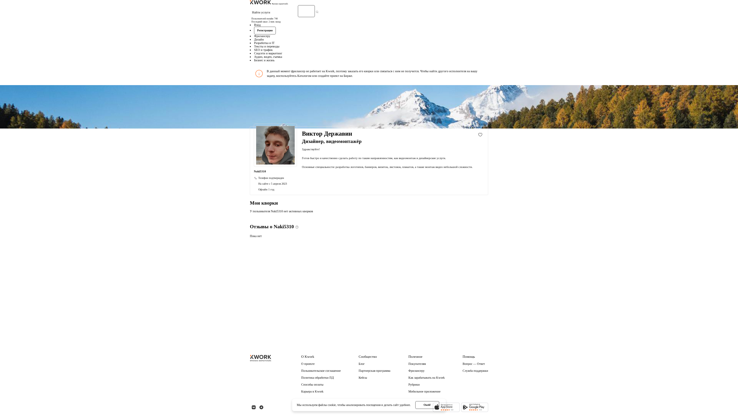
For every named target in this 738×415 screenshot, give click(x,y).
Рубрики (414, 384)
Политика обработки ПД (317, 377)
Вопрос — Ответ (474, 363)
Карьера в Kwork (312, 391)
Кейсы (363, 377)
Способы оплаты (312, 384)
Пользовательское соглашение (321, 370)
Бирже (348, 75)
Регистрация (265, 30)
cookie (332, 405)
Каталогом (304, 75)
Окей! (427, 404)
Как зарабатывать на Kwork (426, 377)
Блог (362, 363)
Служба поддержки (475, 370)
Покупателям (417, 363)
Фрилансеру (262, 36)
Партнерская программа (374, 370)
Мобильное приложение (424, 391)
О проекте (308, 363)
